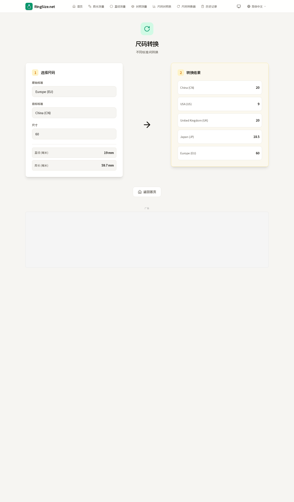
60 (257, 153)
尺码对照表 (164, 6)
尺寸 (35, 125)
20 (257, 87)
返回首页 (149, 191)
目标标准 (37, 104)
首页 (80, 6)
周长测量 (98, 6)
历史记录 (211, 6)
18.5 (256, 136)
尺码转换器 (188, 6)
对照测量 (141, 6)
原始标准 (37, 83)
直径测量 (120, 6)
